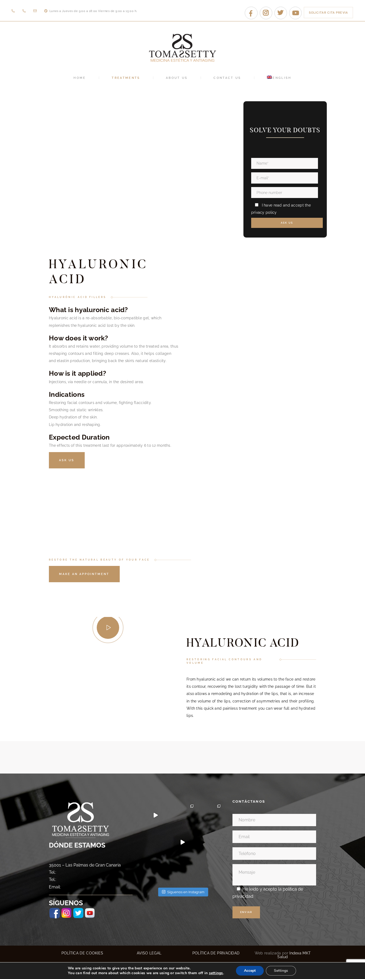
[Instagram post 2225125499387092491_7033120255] (155, 842)
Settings (281, 970)
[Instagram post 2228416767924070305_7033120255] (209, 815)
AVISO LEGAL (149, 953)
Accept (250, 970)
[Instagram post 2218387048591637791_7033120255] (209, 869)
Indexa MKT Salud (294, 955)
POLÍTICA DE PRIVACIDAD (216, 953)
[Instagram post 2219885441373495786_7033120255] (182, 869)
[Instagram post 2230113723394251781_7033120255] (182, 815)
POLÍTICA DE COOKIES (82, 953)
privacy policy (264, 212)
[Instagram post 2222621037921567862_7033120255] (182, 842)
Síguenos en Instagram (185, 892)
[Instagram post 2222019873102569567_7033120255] (209, 842)
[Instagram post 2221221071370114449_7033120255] (155, 869)
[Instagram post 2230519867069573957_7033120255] (155, 815)
